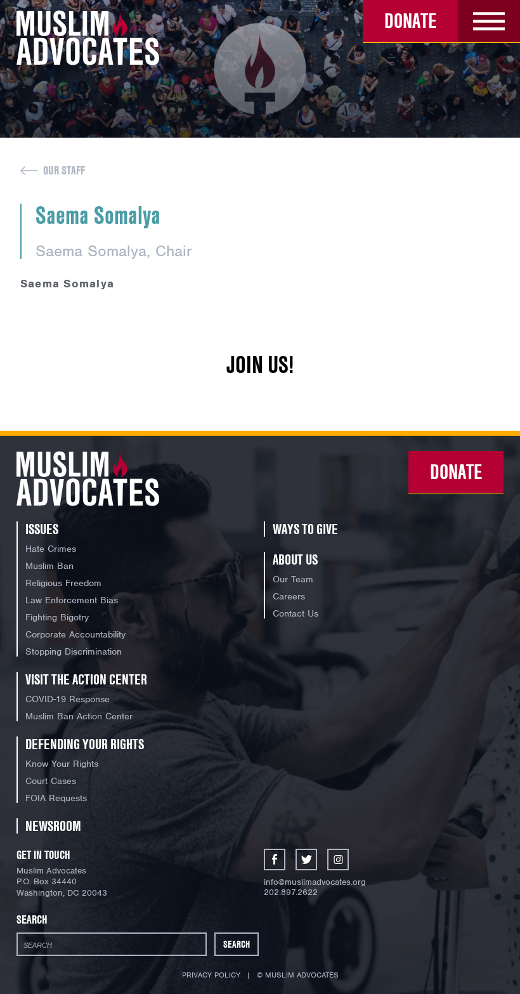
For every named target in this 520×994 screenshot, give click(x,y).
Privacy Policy (211, 975)
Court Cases (50, 781)
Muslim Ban (49, 566)
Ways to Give (305, 529)
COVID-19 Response (67, 699)
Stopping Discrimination (73, 651)
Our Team (293, 579)
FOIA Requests (56, 798)
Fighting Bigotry (57, 617)
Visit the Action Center (86, 679)
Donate (410, 21)
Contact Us (295, 613)
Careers (289, 596)
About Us (295, 559)
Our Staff (64, 170)
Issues (41, 529)
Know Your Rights (61, 763)
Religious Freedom (63, 583)
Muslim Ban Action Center (79, 716)
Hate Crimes (50, 548)
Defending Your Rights (84, 744)
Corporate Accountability (75, 634)
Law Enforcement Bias (71, 600)
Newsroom (53, 825)
